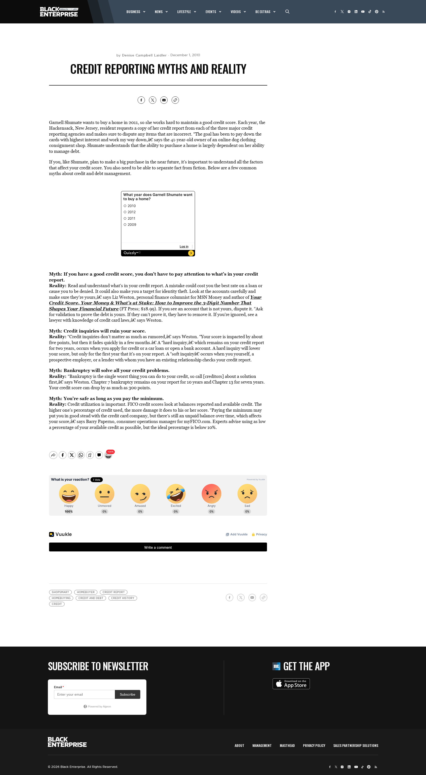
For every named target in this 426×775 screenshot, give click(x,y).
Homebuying (61, 598)
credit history (122, 598)
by (141, 55)
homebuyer (86, 592)
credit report (114, 592)
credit (57, 604)
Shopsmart (60, 592)
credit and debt (90, 598)
